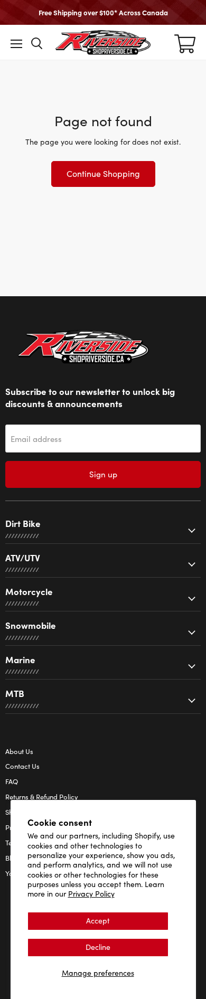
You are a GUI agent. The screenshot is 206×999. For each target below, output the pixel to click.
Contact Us (22, 766)
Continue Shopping (103, 173)
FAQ (11, 781)
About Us (19, 751)
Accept (98, 921)
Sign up (103, 474)
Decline (98, 947)
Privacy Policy (91, 894)
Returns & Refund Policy (41, 797)
